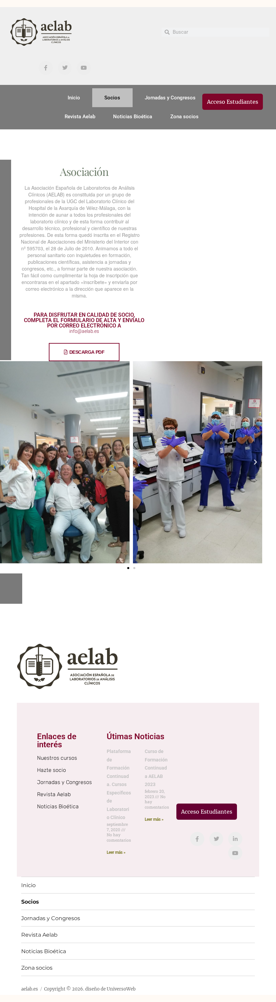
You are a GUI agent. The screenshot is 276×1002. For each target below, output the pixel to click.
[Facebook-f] (46, 68)
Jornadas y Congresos (170, 98)
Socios (112, 98)
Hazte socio (51, 770)
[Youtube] (84, 68)
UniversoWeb (121, 989)
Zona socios (184, 117)
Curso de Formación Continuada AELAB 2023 (156, 768)
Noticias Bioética (132, 117)
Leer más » (116, 852)
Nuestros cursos (57, 758)
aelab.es (29, 989)
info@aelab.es (84, 331)
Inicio (74, 98)
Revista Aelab (80, 117)
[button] (6, 462)
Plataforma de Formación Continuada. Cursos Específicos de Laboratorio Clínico (119, 784)
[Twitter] (65, 68)
